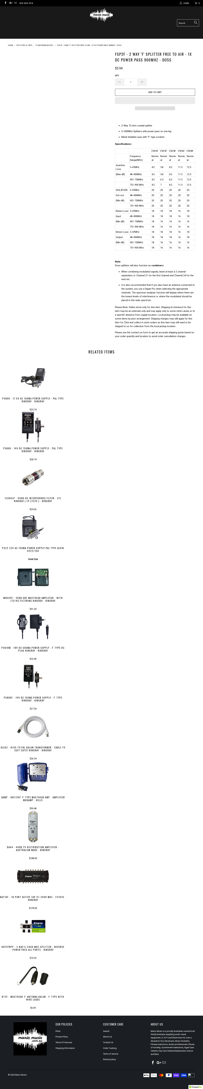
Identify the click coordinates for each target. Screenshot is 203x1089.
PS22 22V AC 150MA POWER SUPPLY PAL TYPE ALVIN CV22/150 (33, 527)
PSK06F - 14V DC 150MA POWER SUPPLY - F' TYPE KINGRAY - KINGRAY (33, 677)
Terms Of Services (64, 1042)
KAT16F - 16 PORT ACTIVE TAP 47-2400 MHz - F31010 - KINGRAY (33, 876)
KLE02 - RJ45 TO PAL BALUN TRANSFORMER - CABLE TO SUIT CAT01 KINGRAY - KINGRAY (33, 727)
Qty (117, 75)
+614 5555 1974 (26, 3)
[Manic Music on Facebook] (5, 3)
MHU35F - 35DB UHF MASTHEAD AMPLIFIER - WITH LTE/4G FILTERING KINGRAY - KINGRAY (33, 577)
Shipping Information (65, 1048)
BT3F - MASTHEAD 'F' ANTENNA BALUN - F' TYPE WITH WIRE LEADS (33, 976)
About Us (107, 1036)
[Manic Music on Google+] (10, 3)
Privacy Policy (62, 1036)
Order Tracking (110, 1048)
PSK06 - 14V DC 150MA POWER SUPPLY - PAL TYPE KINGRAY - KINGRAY (33, 428)
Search (106, 1031)
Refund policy (109, 1059)
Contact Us (108, 1042)
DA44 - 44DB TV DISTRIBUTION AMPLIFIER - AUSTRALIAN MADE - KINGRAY (33, 826)
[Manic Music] (101, 15)
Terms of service (110, 1054)
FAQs (58, 1031)
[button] (155, 100)
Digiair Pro (150, 288)
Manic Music (21, 1075)
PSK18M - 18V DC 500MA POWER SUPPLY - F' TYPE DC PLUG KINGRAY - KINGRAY (33, 627)
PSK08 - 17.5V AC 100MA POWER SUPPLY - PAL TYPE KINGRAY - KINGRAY (33, 378)
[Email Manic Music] (15, 3)
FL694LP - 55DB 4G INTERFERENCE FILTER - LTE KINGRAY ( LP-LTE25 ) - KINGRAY (33, 477)
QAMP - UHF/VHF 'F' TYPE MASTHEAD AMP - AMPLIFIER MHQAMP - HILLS (33, 777)
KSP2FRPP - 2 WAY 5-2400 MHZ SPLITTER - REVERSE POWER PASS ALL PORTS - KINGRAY (33, 926)
